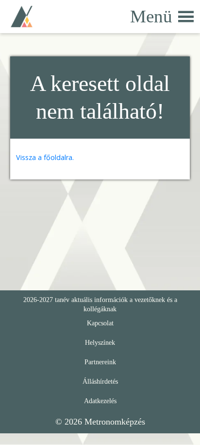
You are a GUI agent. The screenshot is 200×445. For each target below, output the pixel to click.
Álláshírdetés (100, 381)
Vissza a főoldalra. (45, 157)
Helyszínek (100, 342)
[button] (151, 17)
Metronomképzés (114, 422)
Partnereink (100, 362)
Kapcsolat (100, 323)
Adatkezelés (100, 401)
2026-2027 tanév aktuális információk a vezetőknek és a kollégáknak (100, 304)
